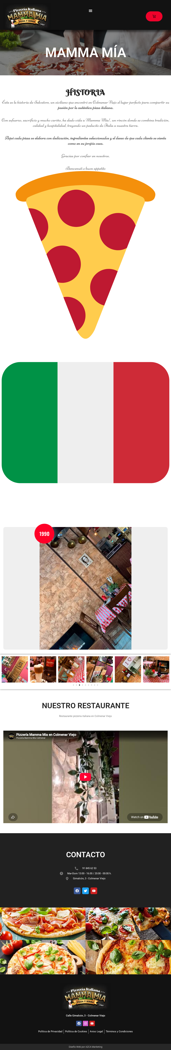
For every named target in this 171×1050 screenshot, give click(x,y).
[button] (90, 10)
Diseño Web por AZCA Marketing (85, 1046)
